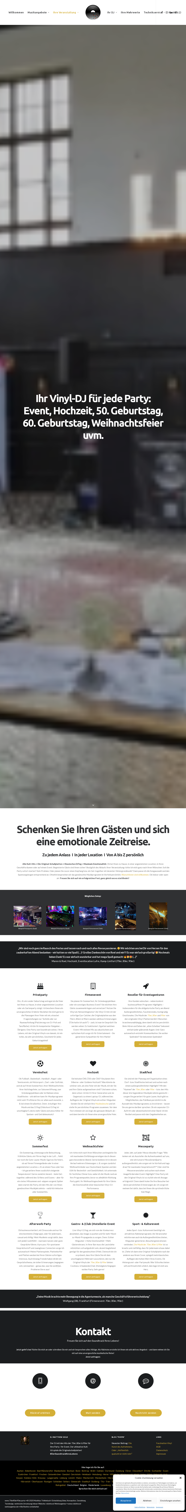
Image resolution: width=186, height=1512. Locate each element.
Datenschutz (125, 1493)
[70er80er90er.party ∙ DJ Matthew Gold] (93, 12)
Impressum (159, 1507)
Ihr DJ (111, 12)
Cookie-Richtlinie (140, 1507)
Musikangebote (37, 12)
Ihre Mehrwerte (130, 12)
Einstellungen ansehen (170, 1500)
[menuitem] (16, 12)
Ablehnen (147, 1500)
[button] (180, 1477)
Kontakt (174, 12)
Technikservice (153, 12)
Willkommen (16, 12)
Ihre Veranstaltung (64, 12)
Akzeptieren (125, 1500)
